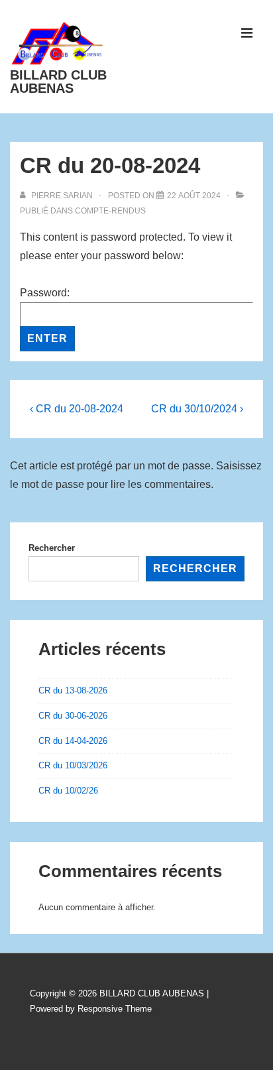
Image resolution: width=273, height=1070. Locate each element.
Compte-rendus (110, 210)
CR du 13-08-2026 (72, 690)
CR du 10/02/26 (68, 791)
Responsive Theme (115, 1009)
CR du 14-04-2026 (72, 741)
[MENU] (247, 33)
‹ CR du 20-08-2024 (76, 408)
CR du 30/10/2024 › (197, 408)
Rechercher (51, 548)
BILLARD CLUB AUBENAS (58, 81)
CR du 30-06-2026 (72, 716)
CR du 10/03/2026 (72, 765)
